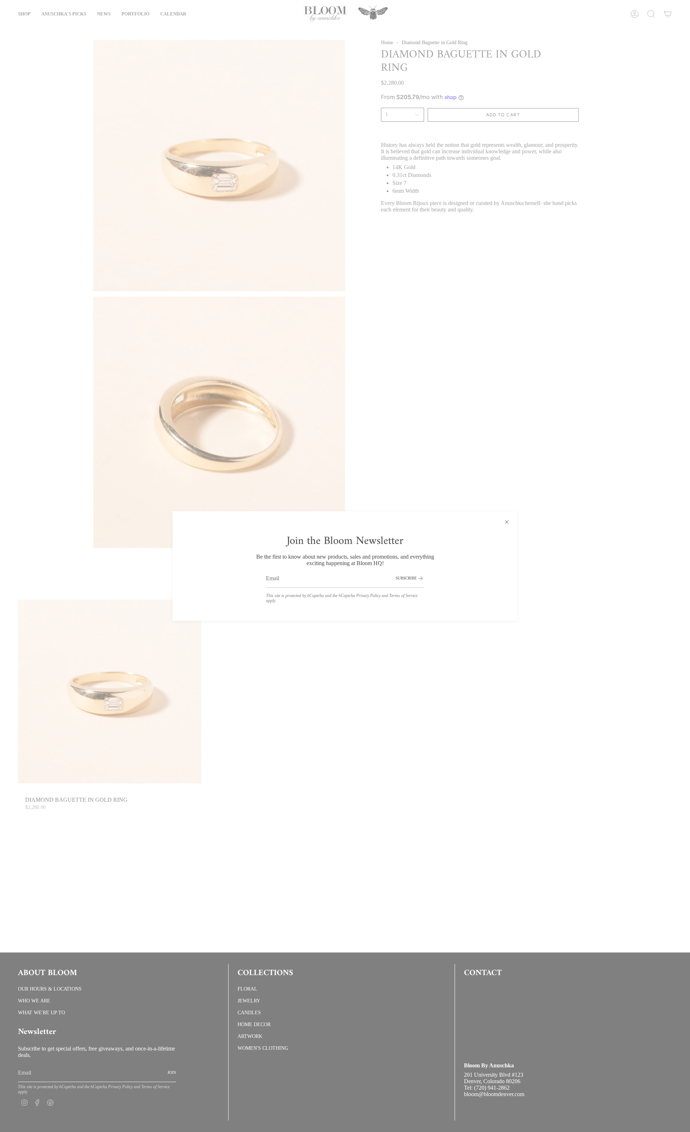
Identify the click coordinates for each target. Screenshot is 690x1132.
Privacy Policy (368, 595)
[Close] (506, 522)
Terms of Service (403, 595)
